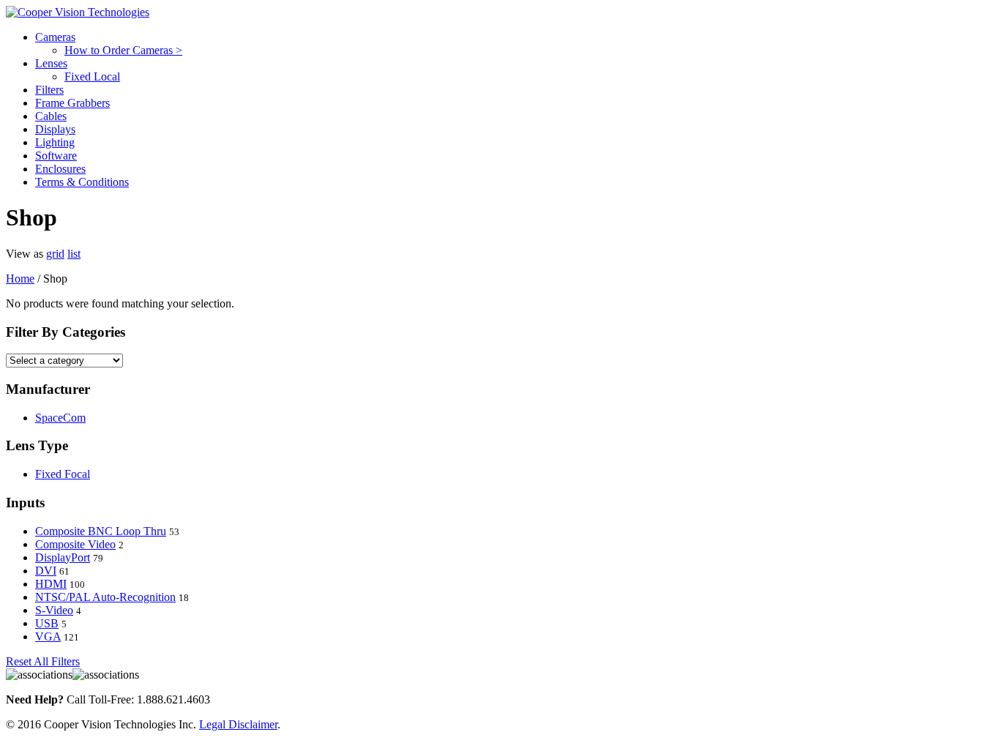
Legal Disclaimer (238, 724)
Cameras (55, 37)
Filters (49, 89)
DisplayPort (62, 557)
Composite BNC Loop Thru (100, 531)
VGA (48, 636)
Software (56, 155)
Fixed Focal (62, 474)
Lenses (51, 63)
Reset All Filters (43, 661)
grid (55, 253)
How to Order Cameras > (123, 50)
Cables (51, 116)
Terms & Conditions (82, 182)
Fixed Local (92, 76)
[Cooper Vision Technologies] (77, 12)
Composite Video (75, 544)
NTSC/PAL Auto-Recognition (105, 597)
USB (47, 623)
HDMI (51, 584)
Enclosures (60, 169)
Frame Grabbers (72, 103)
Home (20, 278)
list (74, 253)
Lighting (55, 142)
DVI (45, 570)
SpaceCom (60, 417)
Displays (55, 129)
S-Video (54, 610)
